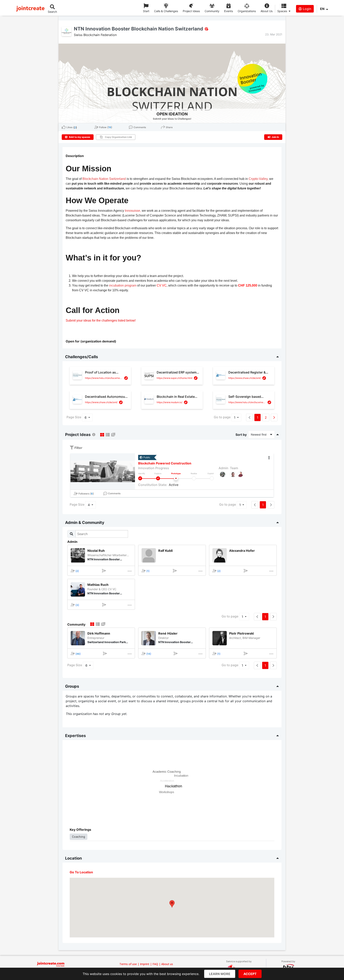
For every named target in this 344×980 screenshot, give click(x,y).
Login (306, 9)
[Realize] (194, 478)
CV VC (162, 285)
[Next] (274, 417)
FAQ (155, 964)
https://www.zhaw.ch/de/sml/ (244, 377)
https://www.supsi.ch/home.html (174, 377)
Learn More (219, 974)
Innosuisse (132, 210)
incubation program (122, 285)
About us (167, 964)
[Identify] (140, 478)
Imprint (144, 964)
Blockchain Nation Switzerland (104, 178)
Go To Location (81, 872)
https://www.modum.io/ (169, 402)
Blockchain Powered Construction (164, 463)
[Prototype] (176, 478)
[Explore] (158, 478)
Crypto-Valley (258, 178)
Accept (250, 974)
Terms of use (128, 964)
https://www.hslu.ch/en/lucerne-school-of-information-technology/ (104, 378)
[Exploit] (212, 478)
